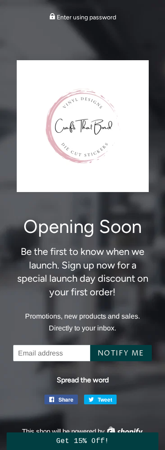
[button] (82, 441)
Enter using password (85, 17)
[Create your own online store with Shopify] (124, 431)
